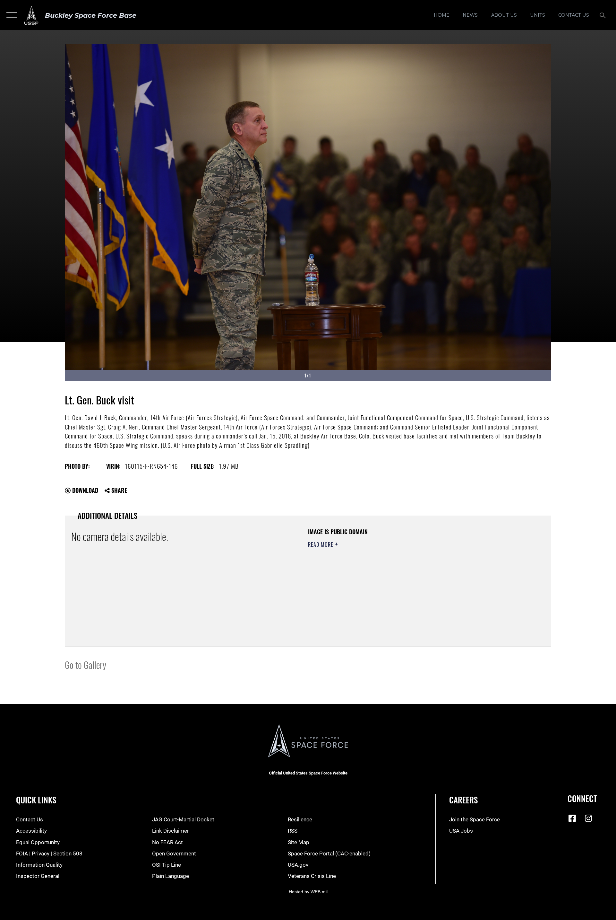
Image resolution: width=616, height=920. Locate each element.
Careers (463, 800)
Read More (321, 544)
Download (84, 490)
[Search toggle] (603, 15)
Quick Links (36, 800)
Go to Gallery (85, 664)
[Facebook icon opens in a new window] (572, 818)
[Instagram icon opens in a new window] (588, 818)
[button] (10, 15)
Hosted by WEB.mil (308, 891)
